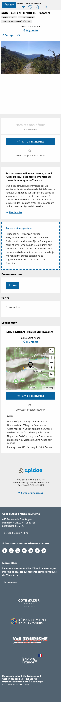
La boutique (37, 681)
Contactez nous (31, 675)
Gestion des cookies (12, 678)
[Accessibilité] (23, 7)
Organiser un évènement (15, 681)
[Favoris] (30, 7)
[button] (37, 7)
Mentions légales (11, 675)
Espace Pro (31, 678)
